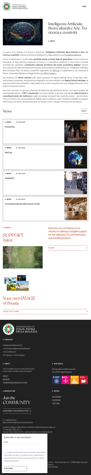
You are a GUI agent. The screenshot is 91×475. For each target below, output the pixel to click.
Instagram (56, 397)
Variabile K (9, 178)
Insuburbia (10, 127)
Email (6, 442)
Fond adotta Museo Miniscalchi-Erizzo (22, 204)
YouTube (56, 403)
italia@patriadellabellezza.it (13, 345)
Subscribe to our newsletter (15, 411)
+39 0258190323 (9, 352)
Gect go (8, 153)
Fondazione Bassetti (72, 55)
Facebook (56, 400)
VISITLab (55, 71)
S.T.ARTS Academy (48, 74)
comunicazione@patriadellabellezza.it (16, 349)
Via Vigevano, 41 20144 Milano (14, 355)
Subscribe (8, 468)
